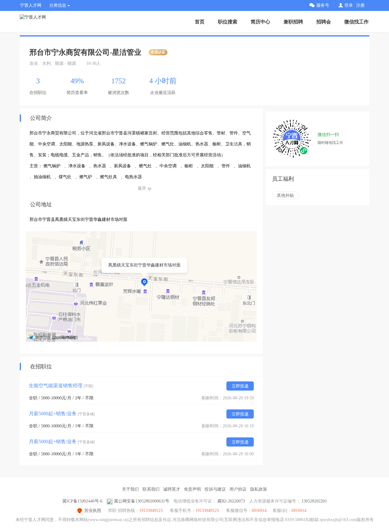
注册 (360, 5)
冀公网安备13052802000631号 (141, 501)
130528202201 (314, 501)
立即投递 (240, 386)
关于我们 (130, 489)
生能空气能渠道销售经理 (61, 385)
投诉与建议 (215, 489)
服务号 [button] (322, 5)
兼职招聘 (293, 21)
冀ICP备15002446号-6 (82, 501)
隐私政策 (258, 489)
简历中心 (260, 21)
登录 (348, 5)
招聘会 (323, 21)
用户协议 (237, 489)
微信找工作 (356, 21)
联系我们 (151, 489)
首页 (200, 21)
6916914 (298, 510)
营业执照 (92, 510)
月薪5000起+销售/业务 (62, 413)
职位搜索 (227, 21)
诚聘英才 (171, 489)
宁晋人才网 (30, 5)
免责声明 (192, 489)
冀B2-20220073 (231, 501)
